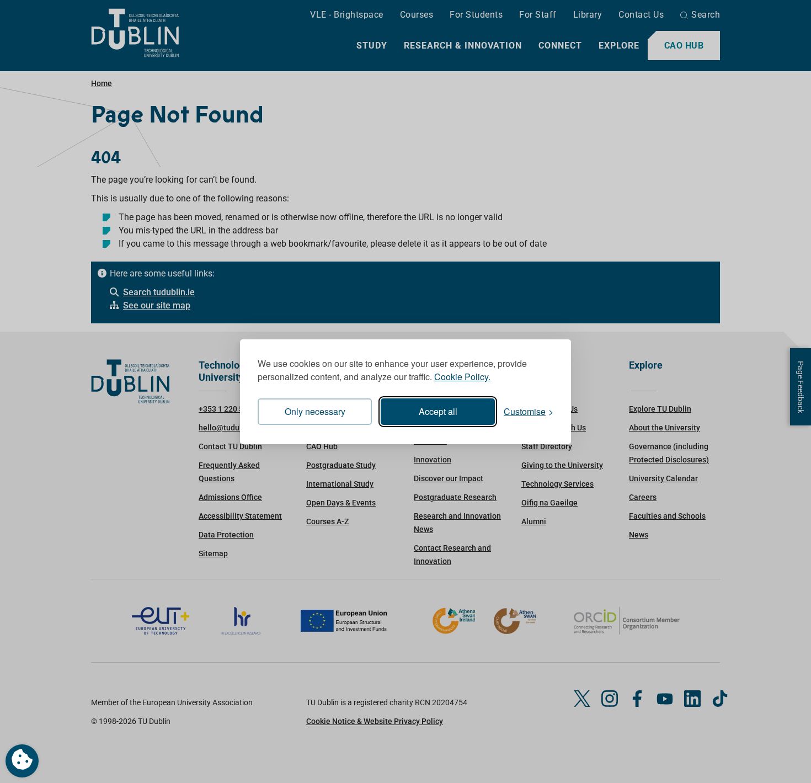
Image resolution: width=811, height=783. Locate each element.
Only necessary (315, 411)
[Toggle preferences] (22, 760)
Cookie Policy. (462, 376)
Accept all (438, 411)
